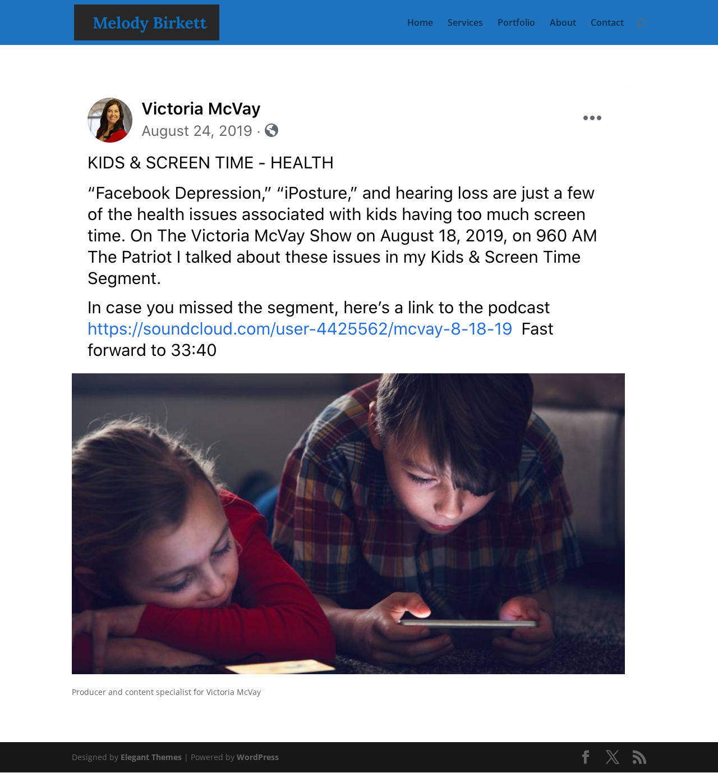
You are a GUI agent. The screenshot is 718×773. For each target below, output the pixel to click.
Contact (607, 24)
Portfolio (516, 24)
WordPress (258, 757)
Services (465, 24)
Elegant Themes (151, 757)
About (563, 24)
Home (420, 24)
